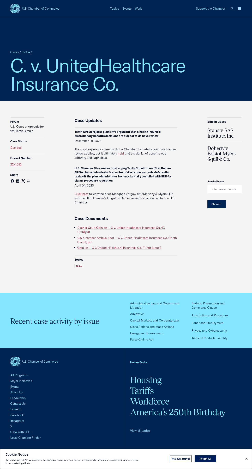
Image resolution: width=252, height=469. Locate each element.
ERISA (26, 52)
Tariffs (142, 391)
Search (216, 204)
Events (126, 8)
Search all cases (215, 181)
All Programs (19, 375)
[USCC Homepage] (34, 361)
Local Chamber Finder (25, 438)
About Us (16, 392)
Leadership (18, 398)
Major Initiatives (21, 381)
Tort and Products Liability (209, 338)
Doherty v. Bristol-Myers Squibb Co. (221, 153)
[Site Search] (232, 9)
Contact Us (17, 404)
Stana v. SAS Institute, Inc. (220, 133)
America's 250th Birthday (178, 412)
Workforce (149, 401)
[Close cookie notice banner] (246, 458)
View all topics (140, 431)
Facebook (17, 415)
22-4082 (16, 164)
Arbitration (137, 314)
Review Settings (181, 458)
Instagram (17, 421)
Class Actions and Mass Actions (152, 327)
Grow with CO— (21, 432)
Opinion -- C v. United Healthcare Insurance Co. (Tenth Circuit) (119, 248)
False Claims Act (141, 339)
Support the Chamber (210, 8)
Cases (14, 52)
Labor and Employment (207, 323)
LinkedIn (16, 409)
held (121, 153)
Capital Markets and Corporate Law (154, 320)
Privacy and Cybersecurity (209, 330)
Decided (16, 148)
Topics (114, 8)
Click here (81, 194)
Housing (145, 380)
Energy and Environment (146, 333)
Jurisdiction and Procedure (210, 315)
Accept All (205, 458)
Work (138, 8)
